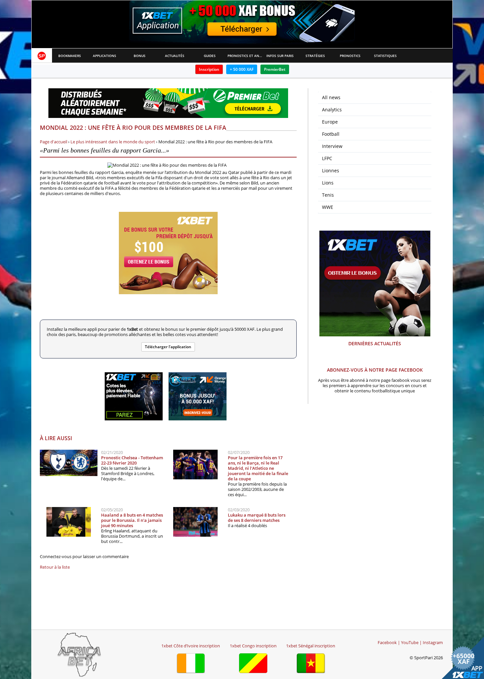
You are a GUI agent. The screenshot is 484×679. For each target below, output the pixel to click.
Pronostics (350, 55)
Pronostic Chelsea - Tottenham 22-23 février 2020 (132, 460)
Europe (330, 122)
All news (331, 97)
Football (330, 134)
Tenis (328, 195)
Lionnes (330, 170)
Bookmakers (69, 55)
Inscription (209, 69)
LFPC (327, 158)
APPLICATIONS (104, 55)
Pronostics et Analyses (245, 55)
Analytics (332, 109)
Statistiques (385, 55)
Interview (332, 146)
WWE (327, 207)
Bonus (140, 55)
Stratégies (315, 55)
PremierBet (274, 69)
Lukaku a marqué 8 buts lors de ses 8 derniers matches (256, 517)
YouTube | (411, 642)
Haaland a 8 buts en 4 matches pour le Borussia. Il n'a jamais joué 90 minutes (132, 520)
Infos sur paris (280, 55)
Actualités (174, 55)
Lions (328, 183)
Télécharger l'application (168, 347)
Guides (210, 55)
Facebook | (389, 642)
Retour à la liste (55, 567)
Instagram (433, 642)
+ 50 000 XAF (242, 69)
